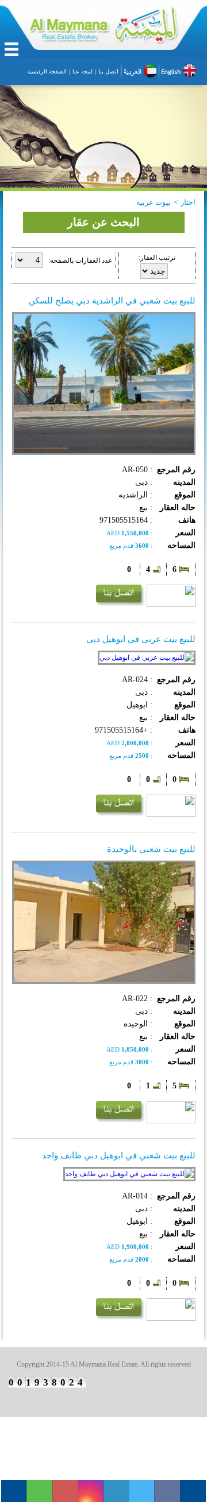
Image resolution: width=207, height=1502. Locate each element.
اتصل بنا (108, 71)
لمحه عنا (82, 71)
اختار (188, 202)
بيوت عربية (153, 202)
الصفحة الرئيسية (47, 71)
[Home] (103, 31)
